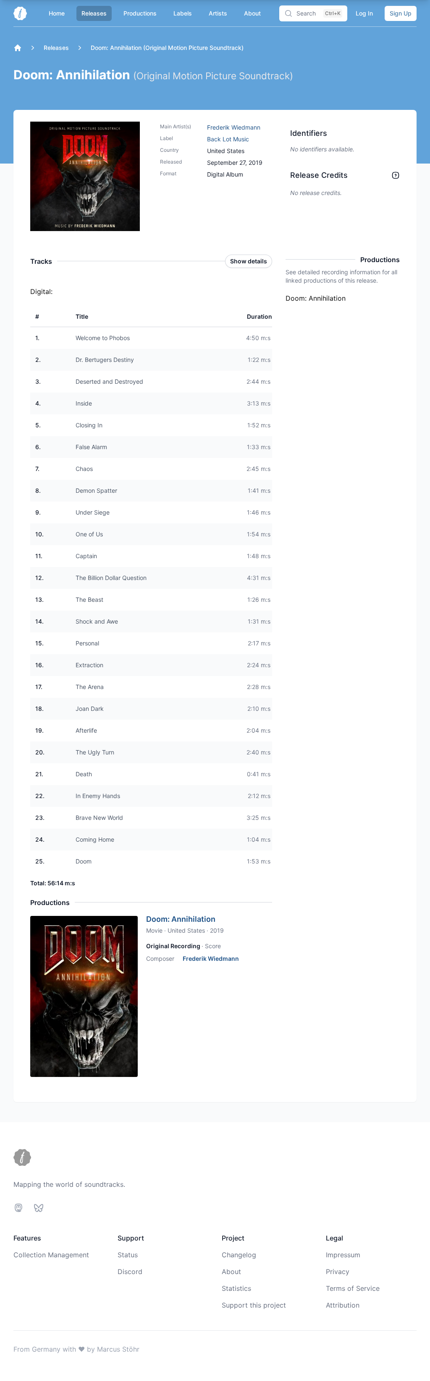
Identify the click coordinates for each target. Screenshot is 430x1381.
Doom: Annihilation (180, 919)
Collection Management (51, 1255)
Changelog (239, 1255)
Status (128, 1255)
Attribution (342, 1305)
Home (57, 13)
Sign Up (401, 13)
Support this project (254, 1305)
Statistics (236, 1288)
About (252, 13)
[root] (17, 48)
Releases (94, 13)
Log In (364, 13)
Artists (218, 13)
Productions (140, 13)
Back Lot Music (228, 139)
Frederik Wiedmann (233, 127)
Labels (182, 13)
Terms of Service (353, 1288)
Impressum (343, 1255)
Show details (248, 261)
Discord (130, 1271)
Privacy (337, 1271)
